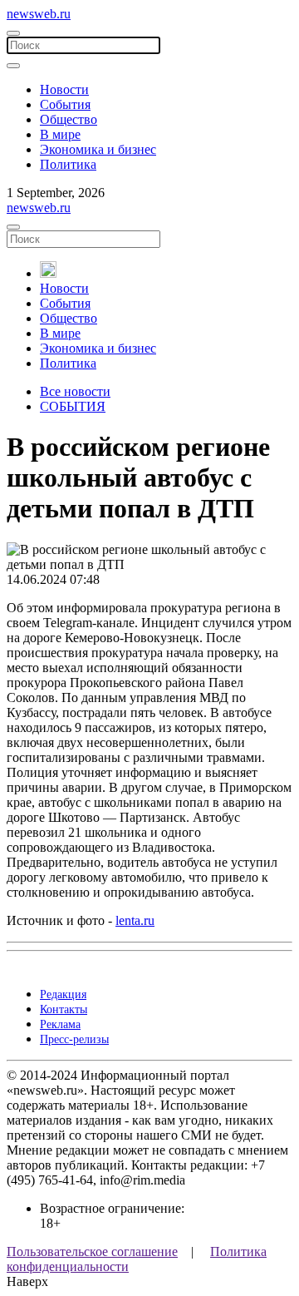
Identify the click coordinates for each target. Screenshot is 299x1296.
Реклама (60, 1024)
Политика (68, 164)
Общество (68, 119)
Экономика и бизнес (98, 149)
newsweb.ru (39, 14)
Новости (64, 89)
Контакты (63, 1009)
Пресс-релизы (74, 1039)
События (65, 104)
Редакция (63, 994)
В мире (60, 134)
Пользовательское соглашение (92, 1251)
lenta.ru (134, 920)
